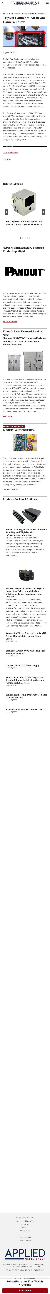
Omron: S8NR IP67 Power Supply (22, 665)
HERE (15, 489)
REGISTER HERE (10, 321)
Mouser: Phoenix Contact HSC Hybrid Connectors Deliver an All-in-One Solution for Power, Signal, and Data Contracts (25, 592)
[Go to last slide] (6, 212)
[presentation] (25, 202)
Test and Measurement (36, 14)
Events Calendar (25, 1237)
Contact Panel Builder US (25, 1218)
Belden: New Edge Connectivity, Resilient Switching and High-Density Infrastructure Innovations (26, 532)
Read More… (11, 555)
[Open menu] (47, 3)
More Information (10, 152)
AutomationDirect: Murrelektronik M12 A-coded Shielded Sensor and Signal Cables (26, 636)
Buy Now (7, 159)
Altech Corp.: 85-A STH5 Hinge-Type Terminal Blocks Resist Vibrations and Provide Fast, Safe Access (25, 680)
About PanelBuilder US (25, 1221)
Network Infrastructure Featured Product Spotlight (23, 249)
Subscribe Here (25, 1240)
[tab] (20, 238)
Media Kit (25, 1227)
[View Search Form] (3, 3)
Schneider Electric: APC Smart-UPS (24, 709)
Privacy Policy (25, 1230)
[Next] (43, 212)
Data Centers (8, 14)
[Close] (47, 1280)
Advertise (25, 1224)
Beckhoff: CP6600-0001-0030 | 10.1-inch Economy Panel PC (25, 652)
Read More (7, 416)
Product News (20, 14)
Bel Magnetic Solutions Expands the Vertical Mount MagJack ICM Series (24, 223)
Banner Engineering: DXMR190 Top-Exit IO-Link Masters (26, 696)
